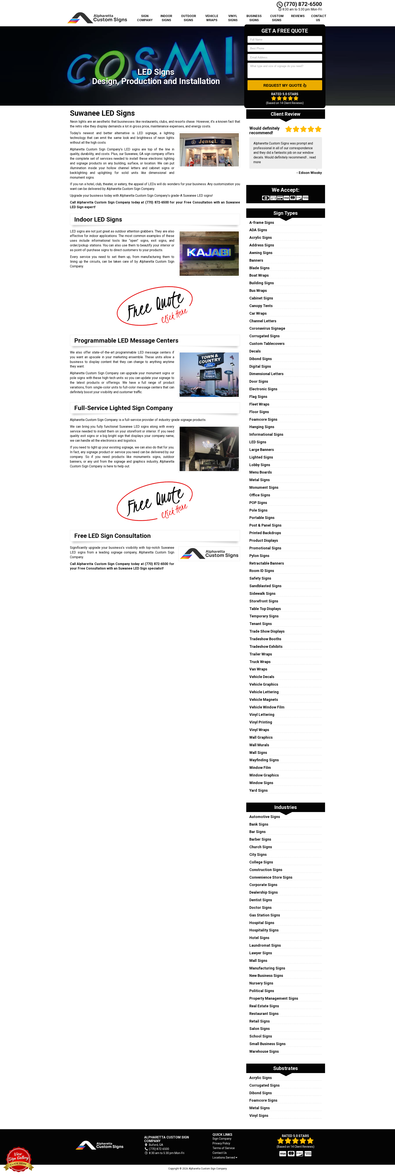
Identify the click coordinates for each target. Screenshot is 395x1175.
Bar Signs (257, 832)
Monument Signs (263, 487)
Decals (255, 351)
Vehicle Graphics (263, 684)
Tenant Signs (260, 624)
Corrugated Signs (264, 336)
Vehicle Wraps (211, 18)
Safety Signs (260, 578)
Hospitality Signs (264, 930)
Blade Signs (259, 268)
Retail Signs (259, 1021)
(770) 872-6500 (302, 4)
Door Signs (258, 381)
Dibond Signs (260, 359)
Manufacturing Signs (267, 968)
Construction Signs (265, 870)
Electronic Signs (263, 389)
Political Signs (261, 991)
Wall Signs (258, 752)
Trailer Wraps (260, 654)
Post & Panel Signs (265, 525)
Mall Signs (258, 960)
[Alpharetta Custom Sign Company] (99, 1145)
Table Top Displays (265, 609)
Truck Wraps (260, 662)
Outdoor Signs (188, 18)
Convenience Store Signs (270, 877)
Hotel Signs (259, 938)
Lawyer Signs (260, 953)
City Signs (258, 854)
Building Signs (261, 283)
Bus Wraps (258, 290)
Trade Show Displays (267, 631)
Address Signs (261, 245)
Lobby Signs (259, 465)
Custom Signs (276, 18)
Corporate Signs (263, 885)
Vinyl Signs (233, 18)
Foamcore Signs (263, 419)
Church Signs (260, 847)
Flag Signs (258, 396)
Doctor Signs (260, 907)
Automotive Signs (264, 817)
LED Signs (257, 442)
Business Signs (254, 18)
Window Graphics (264, 775)
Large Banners (261, 449)
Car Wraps (258, 313)
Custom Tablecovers (267, 343)
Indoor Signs (166, 18)
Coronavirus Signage (267, 328)
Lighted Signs (261, 457)
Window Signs (261, 783)
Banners (256, 260)
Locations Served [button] (224, 1157)
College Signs (261, 862)
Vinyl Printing (260, 722)
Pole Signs (258, 510)
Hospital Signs (261, 923)
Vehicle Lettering (264, 692)
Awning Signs (260, 253)
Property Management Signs (273, 998)
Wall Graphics (261, 737)
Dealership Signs (263, 892)
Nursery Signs (261, 983)
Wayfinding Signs (264, 760)
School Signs (260, 1036)
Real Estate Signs (264, 1006)
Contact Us (318, 18)
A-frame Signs (261, 222)
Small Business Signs (267, 1044)
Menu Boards (260, 472)
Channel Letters (262, 321)
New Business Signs (266, 975)
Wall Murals (259, 745)
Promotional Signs (265, 548)
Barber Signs (260, 839)
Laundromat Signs (265, 945)
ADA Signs (258, 230)
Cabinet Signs (261, 298)
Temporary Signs (264, 616)
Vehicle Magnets (263, 699)
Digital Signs (260, 366)
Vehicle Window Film (267, 707)
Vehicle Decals (261, 677)
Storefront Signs (263, 601)
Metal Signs (259, 480)
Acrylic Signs (260, 237)
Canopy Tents (261, 306)
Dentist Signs (260, 900)
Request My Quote (283, 85)
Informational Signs (266, 434)
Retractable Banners (266, 563)
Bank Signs (258, 824)
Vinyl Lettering (261, 714)
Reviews (298, 16)
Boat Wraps (259, 275)
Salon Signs (259, 1028)
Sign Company (145, 18)
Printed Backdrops (265, 533)
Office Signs (259, 495)
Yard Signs (258, 790)
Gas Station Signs (264, 915)
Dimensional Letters (266, 374)
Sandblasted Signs (265, 586)
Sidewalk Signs (262, 593)
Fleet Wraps (259, 404)
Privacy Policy (221, 1143)
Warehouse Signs (264, 1051)
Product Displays (263, 540)
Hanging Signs (261, 427)
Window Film (260, 767)
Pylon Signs (259, 555)
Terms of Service (224, 1148)
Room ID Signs (261, 570)
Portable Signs (261, 517)
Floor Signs (259, 412)
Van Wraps (258, 669)
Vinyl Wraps (259, 730)
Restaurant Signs (264, 1013)
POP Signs (258, 502)
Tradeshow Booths (265, 639)
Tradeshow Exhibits (265, 646)
